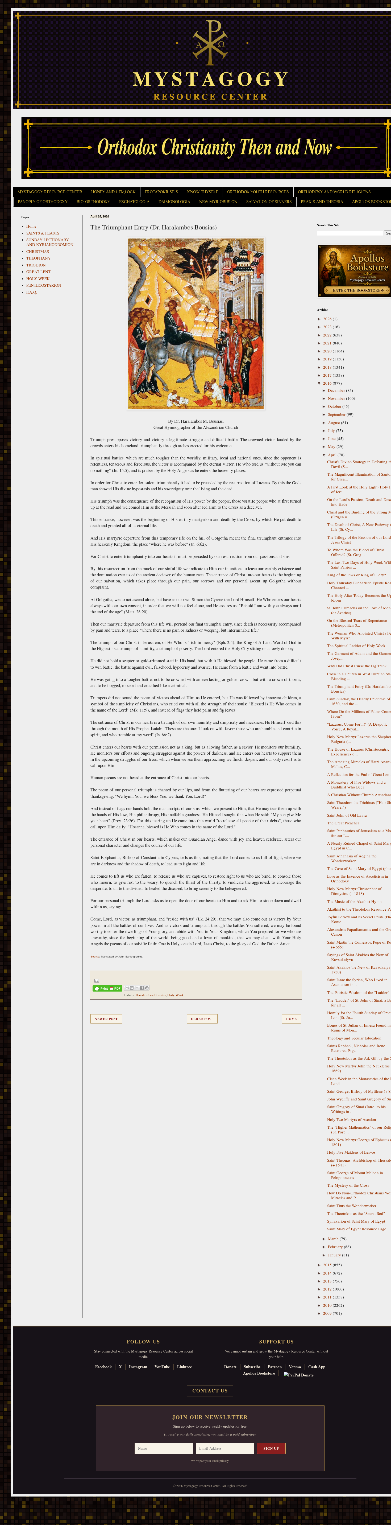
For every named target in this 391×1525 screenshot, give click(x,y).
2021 (328, 343)
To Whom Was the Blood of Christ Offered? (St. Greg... (355, 552)
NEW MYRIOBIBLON (218, 201)
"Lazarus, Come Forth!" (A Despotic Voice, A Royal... (357, 726)
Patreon (275, 1367)
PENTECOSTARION (43, 285)
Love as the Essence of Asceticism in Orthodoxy (357, 878)
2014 (328, 1273)
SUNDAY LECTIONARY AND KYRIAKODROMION (49, 242)
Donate (230, 1367)
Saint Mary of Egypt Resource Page (356, 1228)
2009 (328, 1313)
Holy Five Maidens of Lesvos (351, 1152)
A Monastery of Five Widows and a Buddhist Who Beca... (356, 784)
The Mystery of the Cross (348, 1185)
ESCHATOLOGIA (134, 201)
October (335, 406)
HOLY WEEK (38, 278)
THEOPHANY (38, 258)
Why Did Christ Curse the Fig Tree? (356, 665)
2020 (328, 350)
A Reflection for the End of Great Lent (358, 774)
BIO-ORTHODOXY (93, 201)
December (337, 390)
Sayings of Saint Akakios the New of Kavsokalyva (357, 957)
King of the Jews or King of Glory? (356, 574)
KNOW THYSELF (202, 192)
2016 (328, 383)
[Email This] (126, 987)
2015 (328, 1264)
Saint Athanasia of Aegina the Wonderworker (352, 858)
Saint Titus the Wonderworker (351, 1205)
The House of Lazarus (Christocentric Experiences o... (358, 751)
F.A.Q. (31, 292)
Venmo (295, 1367)
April (333, 454)
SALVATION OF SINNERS (269, 201)
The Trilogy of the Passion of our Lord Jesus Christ (359, 540)
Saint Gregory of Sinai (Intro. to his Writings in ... (356, 1109)
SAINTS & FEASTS (42, 233)
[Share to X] (136, 987)
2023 (328, 326)
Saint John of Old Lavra (347, 815)
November (337, 398)
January (335, 1254)
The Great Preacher (343, 822)
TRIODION (36, 265)
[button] (13, 1501)
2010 (328, 1305)
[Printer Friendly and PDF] (107, 989)
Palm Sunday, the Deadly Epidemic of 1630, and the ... (358, 701)
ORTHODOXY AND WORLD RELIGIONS (334, 192)
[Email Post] (96, 980)
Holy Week (175, 995)
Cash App (316, 1367)
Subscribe (252, 1367)
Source (94, 956)
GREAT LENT (38, 271)
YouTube (162, 1367)
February (336, 1246)
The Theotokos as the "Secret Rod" (356, 1213)
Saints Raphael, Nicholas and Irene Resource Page (356, 1048)
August (334, 422)
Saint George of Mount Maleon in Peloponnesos (355, 1175)
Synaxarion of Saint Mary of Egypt (356, 1221)
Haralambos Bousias (151, 995)
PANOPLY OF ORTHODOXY (43, 201)
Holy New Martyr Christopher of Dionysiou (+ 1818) (354, 891)
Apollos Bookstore (259, 1373)
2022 (328, 335)
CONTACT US (210, 1390)
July (332, 430)
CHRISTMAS (37, 251)
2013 (328, 1281)
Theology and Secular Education (354, 1038)
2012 (328, 1289)
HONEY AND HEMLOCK (113, 192)
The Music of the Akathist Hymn (354, 901)
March (334, 1238)
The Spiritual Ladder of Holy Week (356, 645)
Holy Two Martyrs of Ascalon (351, 1119)
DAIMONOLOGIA (174, 201)
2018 (328, 367)
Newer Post (106, 1019)
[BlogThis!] (131, 987)
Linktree (184, 1367)
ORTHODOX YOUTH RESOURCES (258, 192)
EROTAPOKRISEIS (161, 192)
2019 (328, 358)
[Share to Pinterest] (146, 987)
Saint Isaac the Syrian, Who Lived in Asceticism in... (357, 982)
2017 (328, 375)
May (332, 446)
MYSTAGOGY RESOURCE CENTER (50, 192)
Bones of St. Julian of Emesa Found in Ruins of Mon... (359, 1027)
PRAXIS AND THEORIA (322, 201)
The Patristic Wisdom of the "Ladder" (358, 992)
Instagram (138, 1367)
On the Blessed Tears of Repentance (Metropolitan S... (357, 623)
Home (291, 1019)
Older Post (202, 1019)
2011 (328, 1297)
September (337, 414)
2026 (328, 318)
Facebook (103, 1367)
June (332, 438)
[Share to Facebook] (141, 987)
